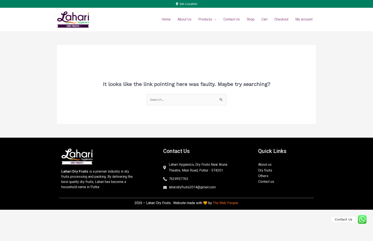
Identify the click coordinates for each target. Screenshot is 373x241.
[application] (214, 19)
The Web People (225, 203)
